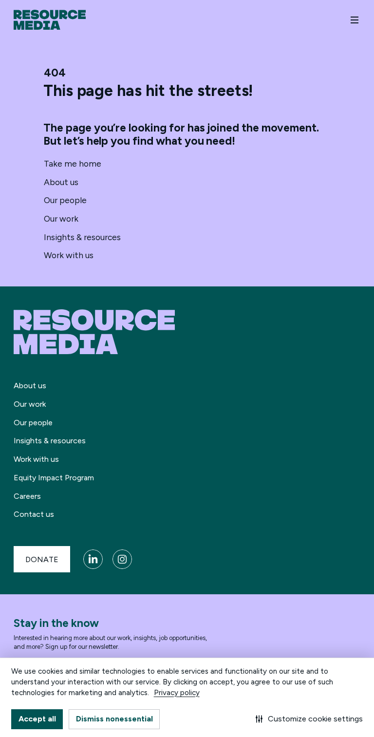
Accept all (37, 718)
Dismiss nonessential (114, 718)
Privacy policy (177, 692)
